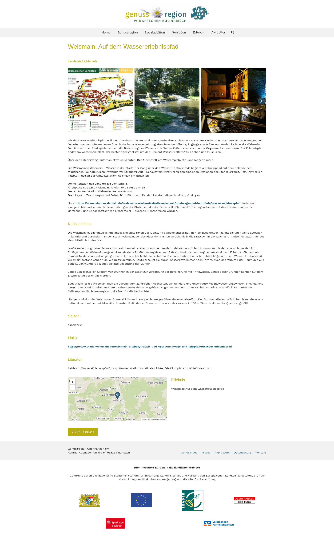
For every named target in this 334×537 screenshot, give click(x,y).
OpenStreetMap (159, 419)
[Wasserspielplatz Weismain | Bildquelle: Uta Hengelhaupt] (100, 100)
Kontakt (260, 452)
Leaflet (147, 419)
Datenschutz (242, 452)
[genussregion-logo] (167, 13)
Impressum (222, 452)
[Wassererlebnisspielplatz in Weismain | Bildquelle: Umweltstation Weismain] (233, 100)
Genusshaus (189, 452)
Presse (205, 452)
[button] (232, 32)
